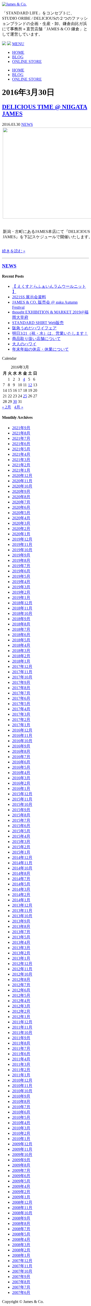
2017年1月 (21, 725)
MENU (18, 44)
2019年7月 (21, 566)
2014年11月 (22, 863)
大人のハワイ (24, 344)
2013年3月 (21, 948)
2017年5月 (21, 704)
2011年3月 (21, 1064)
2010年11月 (22, 1085)
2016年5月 (21, 767)
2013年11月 (22, 910)
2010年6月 (21, 1112)
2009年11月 (22, 1149)
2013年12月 (22, 905)
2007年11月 (22, 1266)
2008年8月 (21, 1223)
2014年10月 (22, 868)
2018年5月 (21, 640)
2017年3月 (21, 714)
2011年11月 (22, 1027)
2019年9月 (21, 555)
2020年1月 (21, 534)
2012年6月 (21, 990)
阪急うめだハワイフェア (34, 328)
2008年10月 (22, 1213)
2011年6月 (21, 1054)
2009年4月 (21, 1186)
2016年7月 (21, 757)
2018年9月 (21, 619)
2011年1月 (21, 1075)
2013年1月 (21, 958)
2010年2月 (21, 1133)
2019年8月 (21, 560)
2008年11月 (22, 1207)
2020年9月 (21, 491)
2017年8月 (21, 688)
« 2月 (6, 407)
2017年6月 (21, 698)
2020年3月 (21, 523)
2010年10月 (22, 1091)
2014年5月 (21, 884)
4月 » (18, 407)
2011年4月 (21, 1059)
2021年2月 (21, 465)
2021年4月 (21, 454)
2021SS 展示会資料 (29, 297)
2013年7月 (21, 932)
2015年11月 (22, 799)
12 (30, 385)
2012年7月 (21, 985)
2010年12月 (22, 1080)
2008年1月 (21, 1255)
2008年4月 (21, 1239)
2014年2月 (21, 894)
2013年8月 (21, 926)
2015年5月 (21, 831)
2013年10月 (22, 916)
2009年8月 (21, 1165)
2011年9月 (21, 1038)
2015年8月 (21, 815)
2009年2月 (21, 1192)
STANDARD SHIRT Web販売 (38, 323)
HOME (18, 52)
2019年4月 (21, 581)
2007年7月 (21, 1287)
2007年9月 (21, 1276)
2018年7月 (21, 629)
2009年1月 (21, 1197)
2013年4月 (21, 942)
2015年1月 (21, 852)
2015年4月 (21, 836)
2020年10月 (22, 486)
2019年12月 (22, 539)
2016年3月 (21, 778)
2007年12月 (22, 1261)
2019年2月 (21, 592)
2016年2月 (21, 783)
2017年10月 (22, 677)
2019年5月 (21, 576)
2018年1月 (21, 661)
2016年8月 (21, 751)
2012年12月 (22, 963)
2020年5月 (21, 513)
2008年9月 (21, 1218)
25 (25, 396)
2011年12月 (22, 1022)
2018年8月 (21, 624)
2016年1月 (21, 788)
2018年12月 (22, 603)
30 (15, 401)
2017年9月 (21, 682)
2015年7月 (21, 820)
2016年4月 (21, 772)
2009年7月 (21, 1170)
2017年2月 (21, 719)
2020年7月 (21, 502)
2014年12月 (22, 857)
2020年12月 (22, 475)
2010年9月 (21, 1096)
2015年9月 (21, 810)
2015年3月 (21, 841)
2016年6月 (21, 762)
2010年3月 (21, 1128)
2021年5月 (21, 449)
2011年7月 (21, 1048)
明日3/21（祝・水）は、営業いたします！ (50, 333)
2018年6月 (21, 635)
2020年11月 (22, 481)
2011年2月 (21, 1070)
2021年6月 (21, 444)
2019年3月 (21, 587)
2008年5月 (21, 1234)
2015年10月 (22, 804)
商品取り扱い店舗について (36, 338)
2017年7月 (21, 693)
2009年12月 (22, 1144)
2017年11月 (22, 672)
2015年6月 (21, 826)
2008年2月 (21, 1250)
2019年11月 (22, 544)
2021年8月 (21, 433)
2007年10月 (22, 1271)
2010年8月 (21, 1101)
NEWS (27, 124)
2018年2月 (21, 656)
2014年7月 (21, 879)
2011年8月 (21, 1043)
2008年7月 (21, 1229)
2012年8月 (21, 979)
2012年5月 (21, 995)
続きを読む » (13, 251)
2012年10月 (22, 974)
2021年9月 (21, 428)
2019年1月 (21, 597)
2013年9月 (21, 921)
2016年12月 (22, 730)
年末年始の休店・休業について (40, 349)
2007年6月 (21, 1292)
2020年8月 (21, 497)
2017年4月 (21, 709)
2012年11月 (22, 969)
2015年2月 (21, 847)
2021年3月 (21, 459)
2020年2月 (21, 528)
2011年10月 (22, 1032)
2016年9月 (21, 746)
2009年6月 (21, 1176)
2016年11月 (22, 735)
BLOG (18, 57)
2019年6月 (21, 571)
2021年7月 (21, 438)
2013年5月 (21, 937)
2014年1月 (21, 900)
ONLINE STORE (27, 61)
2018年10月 (22, 613)
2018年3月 (21, 650)
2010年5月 (21, 1117)
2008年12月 (22, 1202)
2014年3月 (21, 889)
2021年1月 (21, 470)
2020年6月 (21, 507)
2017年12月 (22, 666)
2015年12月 (22, 794)
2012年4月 (21, 1001)
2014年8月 (21, 873)
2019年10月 (22, 550)
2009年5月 (21, 1181)
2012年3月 (21, 1006)
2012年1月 (21, 1016)
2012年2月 (21, 1011)
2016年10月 (22, 741)
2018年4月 (21, 645)
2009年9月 (21, 1160)
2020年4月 (21, 518)
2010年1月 (21, 1138)
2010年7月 (21, 1107)
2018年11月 (22, 608)
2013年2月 (21, 953)
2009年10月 (22, 1154)
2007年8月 (21, 1282)
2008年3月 (21, 1245)
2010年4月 (21, 1123)
